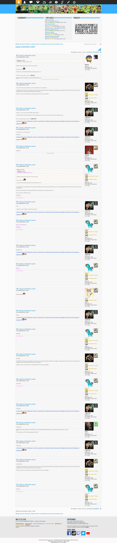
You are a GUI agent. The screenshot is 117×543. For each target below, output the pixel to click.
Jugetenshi (33, 118)
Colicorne (87, 297)
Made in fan (49, 29)
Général (27, 44)
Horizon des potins (49, 32)
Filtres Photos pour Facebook (52, 36)
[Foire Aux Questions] (56, 2)
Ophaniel (52, 38)
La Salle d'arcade (34, 44)
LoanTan (52, 34)
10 (96, 52)
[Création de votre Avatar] (68, 2)
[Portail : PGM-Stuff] (50, 2)
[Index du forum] (19, 2)
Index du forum (20, 44)
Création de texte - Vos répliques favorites (55, 28)
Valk (65, 541)
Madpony (87, 173)
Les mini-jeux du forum (44, 44)
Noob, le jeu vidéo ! (49, 19)
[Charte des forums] (62, 2)
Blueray (33, 75)
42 (100, 52)
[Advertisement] (86, 30)
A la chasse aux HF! (50, 24)
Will (68, 541)
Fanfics (48, 33)
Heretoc (51, 22)
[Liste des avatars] (25, 2)
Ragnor (87, 92)
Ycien (51, 26)
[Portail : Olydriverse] (44, 2)
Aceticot (87, 155)
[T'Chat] (31, 2)
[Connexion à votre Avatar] (74, 2)
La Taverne (49, 21)
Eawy (86, 431)
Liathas (87, 527)
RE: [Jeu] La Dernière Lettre (25, 55)
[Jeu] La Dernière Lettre (57, 44)
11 (98, 52)
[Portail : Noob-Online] (37, 2)
